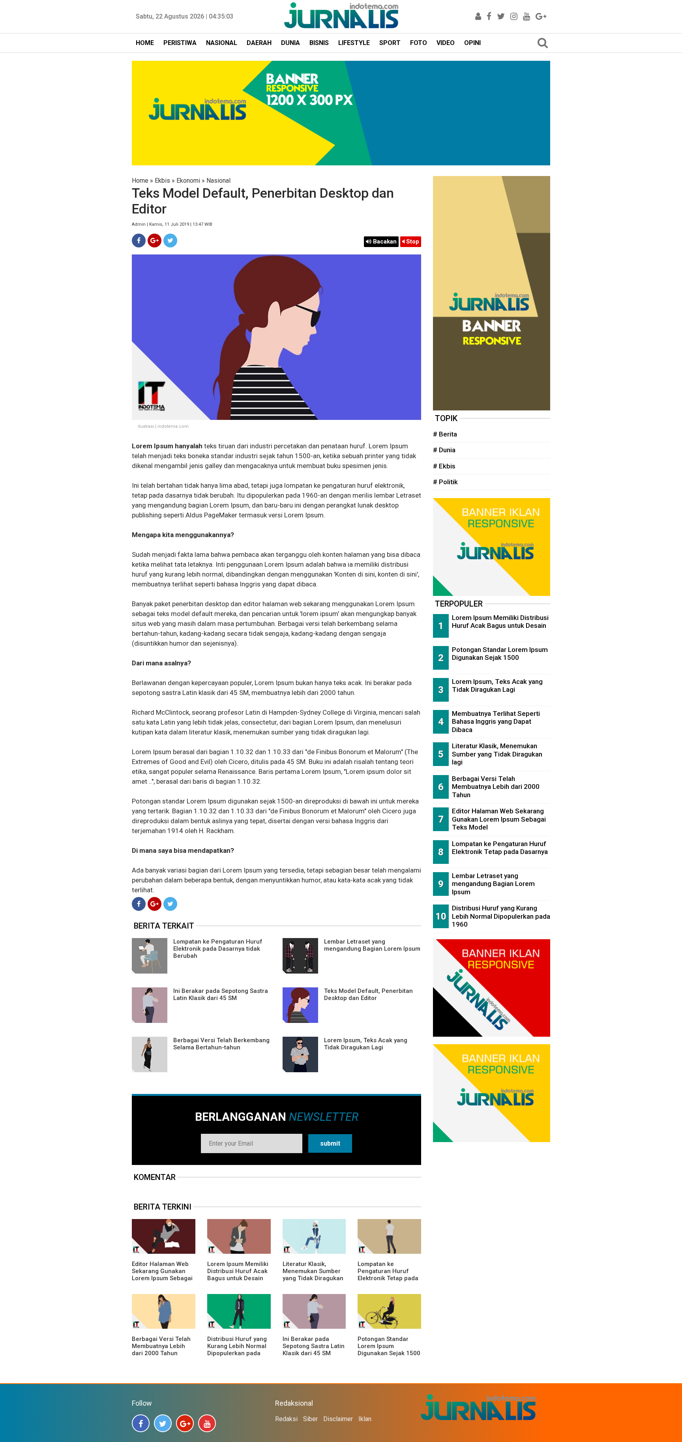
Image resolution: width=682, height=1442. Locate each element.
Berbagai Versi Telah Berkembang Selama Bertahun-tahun (221, 1044)
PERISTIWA (180, 43)
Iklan (364, 1419)
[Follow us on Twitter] (163, 1423)
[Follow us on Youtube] (207, 1423)
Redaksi (286, 1419)
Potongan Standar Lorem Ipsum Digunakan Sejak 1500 (389, 1346)
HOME (145, 43)
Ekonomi (188, 180)
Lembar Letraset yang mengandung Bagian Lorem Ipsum (372, 945)
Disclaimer (338, 1419)
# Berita (445, 434)
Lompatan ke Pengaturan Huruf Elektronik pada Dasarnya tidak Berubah (217, 948)
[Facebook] (139, 240)
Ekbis (162, 180)
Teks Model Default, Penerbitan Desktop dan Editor (368, 994)
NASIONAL (221, 43)
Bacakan (384, 241)
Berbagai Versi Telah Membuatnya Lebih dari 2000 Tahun (161, 1346)
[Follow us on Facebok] (141, 1423)
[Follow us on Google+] (185, 1423)
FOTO (418, 43)
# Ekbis (444, 466)
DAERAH (259, 43)
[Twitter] (170, 240)
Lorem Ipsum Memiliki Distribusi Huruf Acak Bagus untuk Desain (237, 1271)
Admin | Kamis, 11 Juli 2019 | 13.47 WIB (172, 224)
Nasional (218, 180)
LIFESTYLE (354, 43)
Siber (310, 1419)
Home (140, 180)
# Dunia (444, 450)
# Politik (445, 482)
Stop (412, 241)
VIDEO (446, 43)
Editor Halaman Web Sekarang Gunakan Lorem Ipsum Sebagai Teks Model (162, 1274)
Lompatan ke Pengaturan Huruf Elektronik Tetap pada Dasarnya (388, 1274)
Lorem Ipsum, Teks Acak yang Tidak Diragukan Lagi (365, 1044)
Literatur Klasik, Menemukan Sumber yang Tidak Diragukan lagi (313, 1274)
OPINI (472, 43)
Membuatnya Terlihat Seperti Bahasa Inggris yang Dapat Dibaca (496, 722)
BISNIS (319, 43)
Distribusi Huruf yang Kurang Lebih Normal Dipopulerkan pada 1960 (237, 1349)
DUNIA (290, 43)
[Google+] (154, 240)
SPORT (390, 43)
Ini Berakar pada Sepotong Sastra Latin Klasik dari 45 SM (220, 994)
